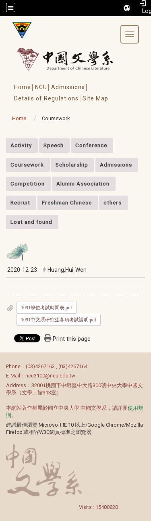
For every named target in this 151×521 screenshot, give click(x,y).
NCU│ (43, 87)
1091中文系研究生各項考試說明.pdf (58, 320)
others (112, 202)
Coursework (27, 164)
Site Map (95, 98)
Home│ (24, 87)
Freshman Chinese (67, 202)
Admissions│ (70, 87)
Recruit (20, 202)
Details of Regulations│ (48, 98)
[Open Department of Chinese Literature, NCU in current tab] (19, 30)
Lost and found (31, 222)
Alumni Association (83, 183)
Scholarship (72, 164)
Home (19, 118)
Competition (27, 183)
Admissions (116, 164)
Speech (53, 145)
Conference (91, 145)
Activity (21, 145)
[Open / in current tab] (72, 59)
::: (2, 142)
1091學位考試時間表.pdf (46, 308)
